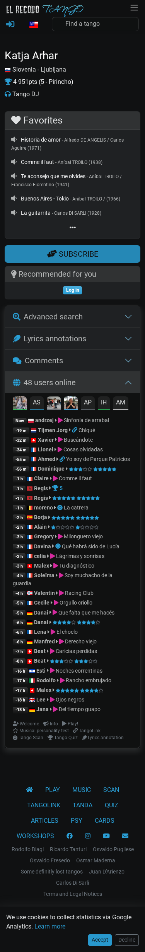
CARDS (104, 820)
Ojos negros (69, 699)
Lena (40, 632)
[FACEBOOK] (69, 836)
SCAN (111, 789)
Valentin (44, 593)
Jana (42, 709)
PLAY (52, 789)
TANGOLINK (43, 805)
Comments (44, 360)
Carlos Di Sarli (72, 883)
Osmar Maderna (95, 860)
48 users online (50, 382)
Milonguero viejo (83, 536)
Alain (40, 527)
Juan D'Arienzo (107, 871)
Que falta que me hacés (85, 613)
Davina (42, 546)
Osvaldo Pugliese (113, 849)
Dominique (51, 469)
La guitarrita (36, 213)
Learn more (49, 926)
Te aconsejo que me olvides (53, 176)
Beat (40, 651)
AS (37, 402)
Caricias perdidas (76, 651)
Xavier (46, 440)
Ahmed (46, 459)
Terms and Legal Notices (72, 894)
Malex (41, 566)
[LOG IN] (10, 24)
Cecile (41, 603)
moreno (43, 507)
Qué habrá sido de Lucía (90, 546)
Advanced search (53, 316)
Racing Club (79, 593)
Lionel (46, 449)
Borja (40, 517)
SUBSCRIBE (77, 254)
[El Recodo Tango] (29, 790)
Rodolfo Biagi (28, 849)
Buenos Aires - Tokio (45, 198)
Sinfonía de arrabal (86, 420)
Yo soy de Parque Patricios (98, 459)
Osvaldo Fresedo (50, 860)
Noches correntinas (78, 671)
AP (88, 402)
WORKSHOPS (35, 836)
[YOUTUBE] (106, 836)
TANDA (82, 805)
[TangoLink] (75, 430)
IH (104, 402)
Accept (100, 940)
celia (40, 556)
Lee (41, 699)
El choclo (66, 632)
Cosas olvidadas (82, 449)
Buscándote (78, 440)
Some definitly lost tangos (52, 871)
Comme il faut (37, 162)
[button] (33, 25)
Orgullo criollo (75, 603)
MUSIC (81, 789)
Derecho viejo (80, 641)
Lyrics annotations (55, 338)
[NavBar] (134, 7)
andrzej (44, 420)
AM (120, 402)
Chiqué (86, 430)
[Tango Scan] (60, 507)
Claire (41, 478)
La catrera (76, 507)
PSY (76, 820)
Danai (41, 613)
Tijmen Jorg (53, 430)
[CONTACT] (125, 836)
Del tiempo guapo (79, 709)
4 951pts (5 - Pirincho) (42, 81)
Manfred (44, 641)
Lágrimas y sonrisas (79, 556)
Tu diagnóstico (76, 566)
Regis (41, 488)
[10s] (14, 140)
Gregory (44, 536)
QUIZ (111, 805)
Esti (41, 671)
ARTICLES (44, 820)
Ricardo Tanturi (68, 849)
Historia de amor (41, 140)
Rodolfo (46, 680)
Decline (126, 940)
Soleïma (44, 575)
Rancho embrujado (88, 680)
